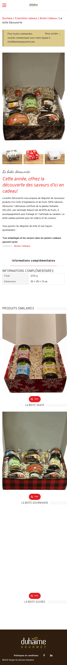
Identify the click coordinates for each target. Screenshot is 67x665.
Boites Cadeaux (48, 18)
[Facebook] (44, 655)
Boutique (7, 18)
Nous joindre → (53, 33)
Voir (36, 399)
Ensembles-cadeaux (26, 18)
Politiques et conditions (26, 655)
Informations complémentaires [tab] (33, 261)
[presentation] (6, 154)
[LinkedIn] (51, 655)
